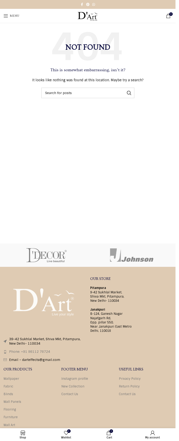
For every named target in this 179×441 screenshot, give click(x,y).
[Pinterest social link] (88, 4)
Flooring (9, 409)
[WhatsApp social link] (93, 4)
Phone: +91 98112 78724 (29, 351)
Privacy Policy (130, 379)
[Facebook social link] (82, 4)
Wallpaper (11, 379)
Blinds (8, 394)
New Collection (72, 386)
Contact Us (69, 394)
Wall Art (9, 425)
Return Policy (129, 386)
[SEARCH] (129, 93)
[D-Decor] (46, 255)
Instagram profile (74, 379)
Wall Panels (12, 402)
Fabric (8, 386)
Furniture (10, 417)
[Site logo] (87, 16)
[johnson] (133, 255)
